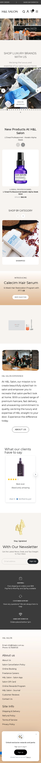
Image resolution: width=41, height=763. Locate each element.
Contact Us (7, 699)
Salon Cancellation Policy (13, 665)
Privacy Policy (8, 724)
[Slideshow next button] (35, 474)
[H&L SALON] (10, 11)
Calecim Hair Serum (21, 283)
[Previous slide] (3, 91)
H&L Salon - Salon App (12, 677)
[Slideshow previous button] (5, 474)
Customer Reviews (10, 695)
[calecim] (20, 324)
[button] (23, 11)
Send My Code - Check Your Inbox (10, 387)
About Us (6, 660)
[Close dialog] (39, 372)
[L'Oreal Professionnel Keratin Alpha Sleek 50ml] (20, 169)
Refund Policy (8, 716)
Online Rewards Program (13, 686)
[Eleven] (20, 88)
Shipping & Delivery (11, 711)
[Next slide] (38, 91)
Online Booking (9, 669)
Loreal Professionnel (21, 189)
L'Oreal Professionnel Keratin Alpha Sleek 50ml (20, 193)
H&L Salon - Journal (11, 690)
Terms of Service (9, 720)
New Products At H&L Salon (20, 131)
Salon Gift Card (9, 682)
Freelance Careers (10, 673)
